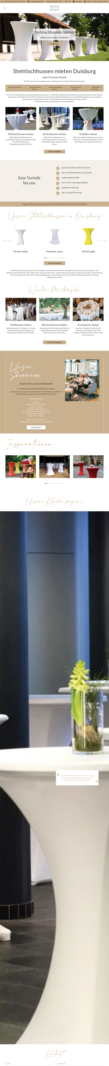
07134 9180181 (14, 1)
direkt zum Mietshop (54, 151)
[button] (102, 241)
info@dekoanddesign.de (37, 1)
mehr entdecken (36, 427)
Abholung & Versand (102, 1)
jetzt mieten (54, 44)
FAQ (69, 1)
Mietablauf (78, 1)
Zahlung (89, 1)
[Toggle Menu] (5, 8)
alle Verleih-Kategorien (54, 342)
